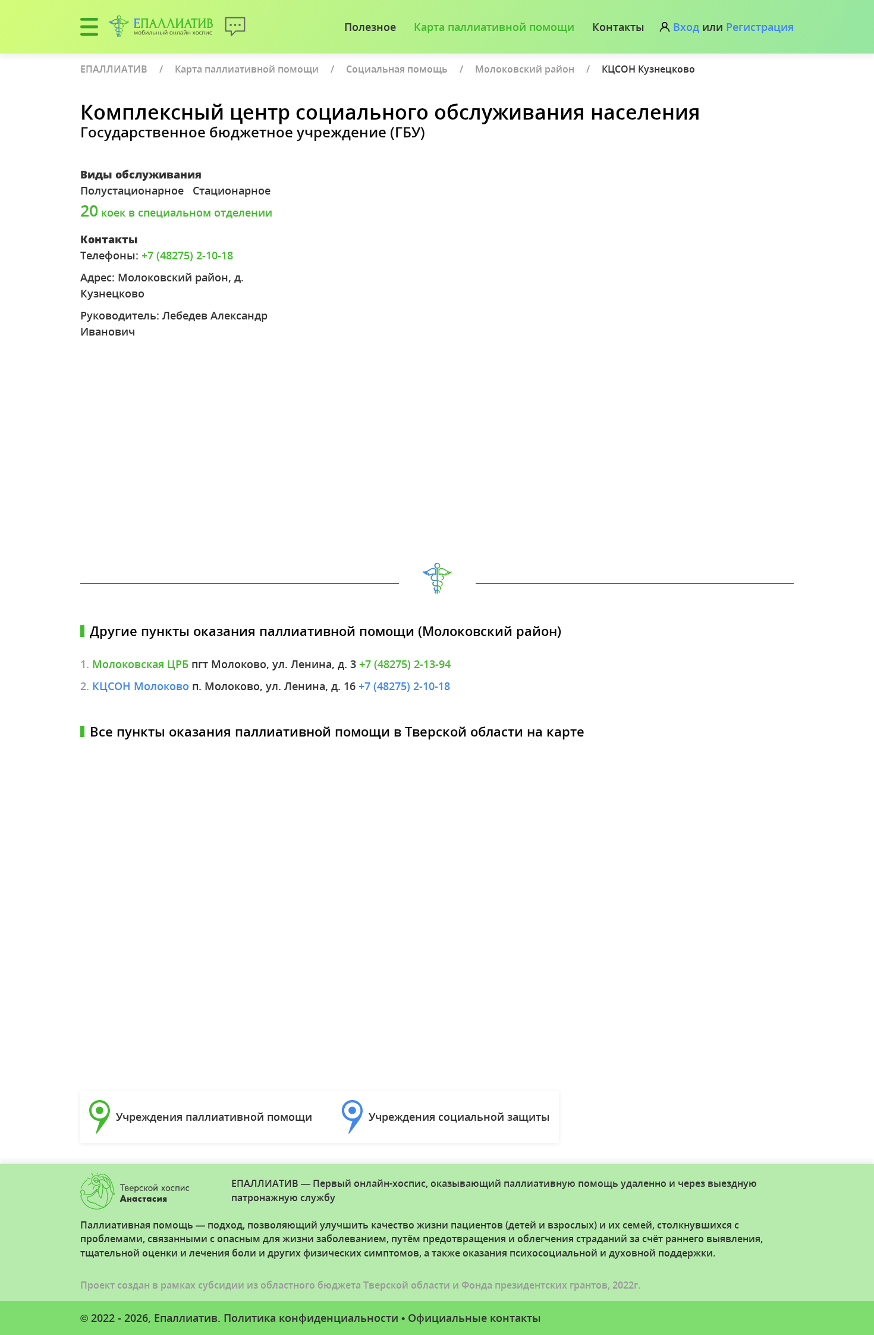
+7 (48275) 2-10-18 (187, 255)
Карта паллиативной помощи (494, 27)
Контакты (618, 27)
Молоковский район (524, 69)
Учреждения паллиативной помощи (214, 1117)
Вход (686, 27)
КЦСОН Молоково (140, 686)
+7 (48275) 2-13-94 (405, 664)
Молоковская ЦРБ (140, 664)
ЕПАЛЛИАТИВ (113, 69)
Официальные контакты (474, 1318)
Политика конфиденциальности (311, 1318)
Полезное (370, 27)
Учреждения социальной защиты (459, 1117)
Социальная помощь (397, 69)
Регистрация (760, 27)
